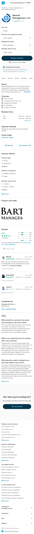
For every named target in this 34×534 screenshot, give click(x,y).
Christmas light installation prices (11, 434)
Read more (27, 120)
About (3, 78)
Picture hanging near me (8, 478)
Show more (5, 440)
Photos (17, 78)
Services (10, 78)
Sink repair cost (6, 432)
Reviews (24, 78)
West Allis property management (11, 490)
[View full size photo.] (12, 213)
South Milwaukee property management (13, 498)
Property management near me (10, 467)
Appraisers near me (7, 472)
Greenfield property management (11, 495)
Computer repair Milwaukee (9, 455)
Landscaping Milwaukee (8, 457)
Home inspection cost (8, 426)
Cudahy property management (10, 492)
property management (15, 8)
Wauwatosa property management (11, 487)
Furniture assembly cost (8, 437)
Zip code (4, 27)
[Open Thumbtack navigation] (4, 3)
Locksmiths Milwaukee (8, 452)
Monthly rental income (9, 49)
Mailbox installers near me (9, 469)
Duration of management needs (12, 34)
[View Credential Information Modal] (12, 301)
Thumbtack (5, 8)
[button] (6, 18)
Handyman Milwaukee (8, 446)
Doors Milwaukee (6, 449)
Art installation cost (7, 429)
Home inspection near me (9, 475)
